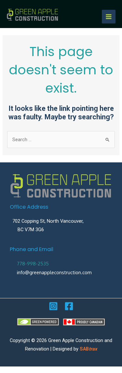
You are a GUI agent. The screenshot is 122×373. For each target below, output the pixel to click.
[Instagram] (53, 306)
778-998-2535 (33, 263)
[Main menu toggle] (108, 16)
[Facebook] (69, 306)
